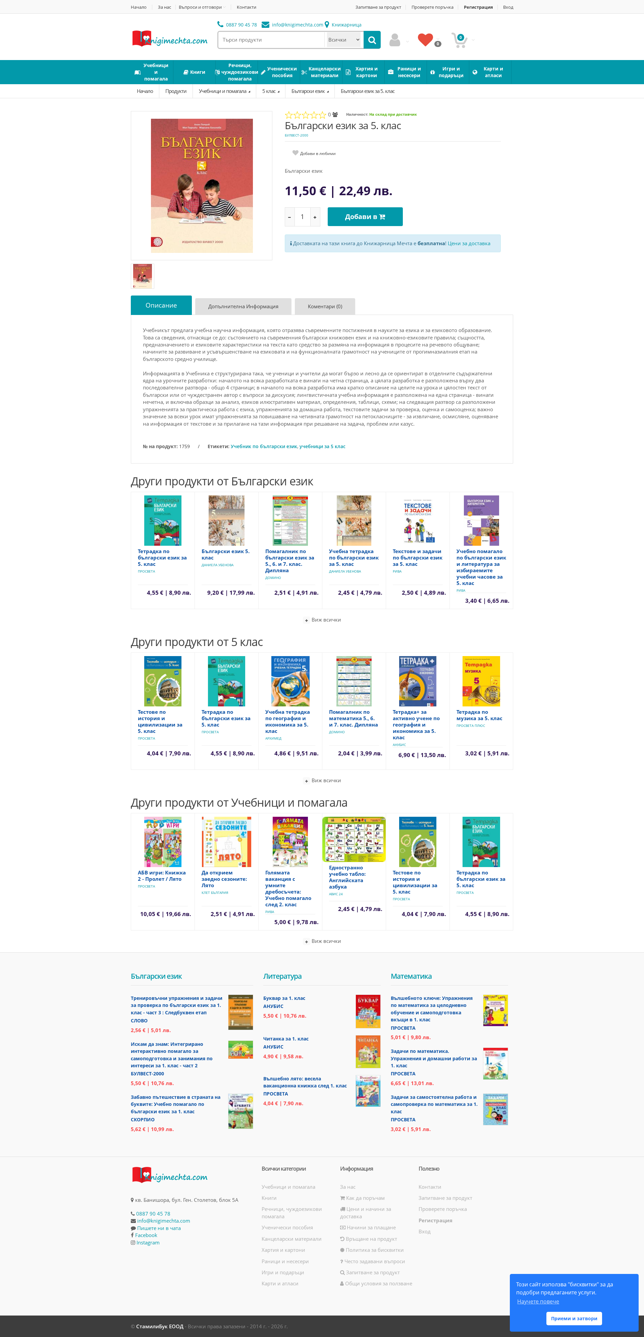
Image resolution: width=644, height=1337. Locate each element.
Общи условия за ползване (378, 1283)
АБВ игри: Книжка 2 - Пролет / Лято (162, 875)
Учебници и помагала (223, 91)
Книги (269, 1197)
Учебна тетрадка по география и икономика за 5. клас (287, 721)
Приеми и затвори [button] (574, 1318)
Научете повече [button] (538, 1301)
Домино (273, 577)
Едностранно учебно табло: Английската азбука (347, 877)
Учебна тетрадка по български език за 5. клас (354, 557)
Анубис (399, 744)
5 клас (269, 91)
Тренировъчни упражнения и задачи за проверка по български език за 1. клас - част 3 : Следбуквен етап (176, 1005)
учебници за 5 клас (322, 446)
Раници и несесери (285, 1261)
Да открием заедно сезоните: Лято (224, 879)
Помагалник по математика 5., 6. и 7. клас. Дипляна (353, 718)
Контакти (246, 7)
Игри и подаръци (283, 1272)
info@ (297, 24)
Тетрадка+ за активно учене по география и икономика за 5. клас (416, 724)
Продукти (175, 91)
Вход (508, 7)
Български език (308, 91)
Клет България (215, 892)
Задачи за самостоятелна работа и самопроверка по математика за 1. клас (434, 1104)
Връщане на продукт (370, 1238)
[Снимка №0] (142, 276)
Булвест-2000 (296, 135)
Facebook (146, 1235)
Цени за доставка (469, 243)
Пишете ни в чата (159, 1228)
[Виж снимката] (202, 185)
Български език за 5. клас (367, 91)
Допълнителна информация (243, 306)
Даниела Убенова (217, 565)
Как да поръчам (365, 1197)
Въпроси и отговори (200, 7)
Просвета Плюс (471, 725)
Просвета (146, 571)
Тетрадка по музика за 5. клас (479, 714)
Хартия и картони (283, 1249)
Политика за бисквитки (374, 1249)
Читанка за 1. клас (286, 1038)
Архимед (273, 738)
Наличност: (357, 114)
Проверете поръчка (432, 7)
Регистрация (478, 7)
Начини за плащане (370, 1227)
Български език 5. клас (226, 554)
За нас (164, 7)
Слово (139, 1020)
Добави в (362, 216)
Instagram (148, 1242)
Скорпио (143, 1119)
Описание (161, 305)
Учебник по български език (264, 446)
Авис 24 (336, 894)
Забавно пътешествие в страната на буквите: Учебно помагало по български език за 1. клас (175, 1104)
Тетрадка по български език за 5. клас (162, 557)
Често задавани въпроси (374, 1261)
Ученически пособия (287, 1227)
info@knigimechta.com (163, 1220)
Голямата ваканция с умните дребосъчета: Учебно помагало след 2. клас (288, 888)
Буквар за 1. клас (284, 998)
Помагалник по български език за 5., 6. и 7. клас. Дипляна (289, 561)
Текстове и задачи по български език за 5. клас (417, 557)
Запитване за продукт (378, 7)
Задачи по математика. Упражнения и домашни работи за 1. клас (434, 1058)
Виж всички (325, 619)
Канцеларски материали (292, 1238)
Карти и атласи (280, 1283)
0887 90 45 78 (241, 24)
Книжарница (346, 24)
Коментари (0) (325, 306)
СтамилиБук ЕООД (159, 1326)
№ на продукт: (160, 446)
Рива (397, 571)
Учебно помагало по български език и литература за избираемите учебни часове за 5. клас (481, 567)
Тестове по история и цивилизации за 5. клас (160, 721)
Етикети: (218, 446)
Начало (139, 7)
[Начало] (169, 38)
